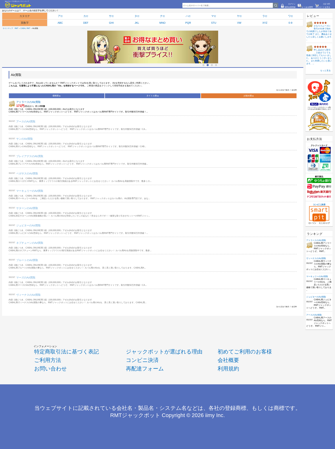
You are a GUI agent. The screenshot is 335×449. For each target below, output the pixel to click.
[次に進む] (214, 47)
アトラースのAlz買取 (28, 102)
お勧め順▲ (249, 96)
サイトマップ (8, 28)
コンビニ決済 (319, 204)
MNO (162, 22)
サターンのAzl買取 (27, 208)
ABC (60, 22)
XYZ (264, 22)
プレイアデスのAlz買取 (29, 156)
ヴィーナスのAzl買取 (28, 294)
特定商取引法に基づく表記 (66, 352)
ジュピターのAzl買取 (28, 225)
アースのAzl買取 (25, 121)
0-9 (290, 22)
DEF (85, 22)
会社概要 (228, 360)
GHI (111, 22)
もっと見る (325, 70)
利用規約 (228, 369)
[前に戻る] (91, 47)
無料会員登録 (289, 7)
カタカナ (24, 16)
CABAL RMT (25, 28)
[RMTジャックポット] (18, 5)
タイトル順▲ (152, 96)
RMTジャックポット (135, 415)
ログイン (291, 4)
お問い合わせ (50, 369)
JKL (137, 22)
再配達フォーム (145, 369)
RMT (16, 28)
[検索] (275, 5)
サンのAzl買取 (24, 138)
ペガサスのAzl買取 (27, 173)
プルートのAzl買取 (27, 260)
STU (213, 22)
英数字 (25, 22)
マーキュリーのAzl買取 (29, 190)
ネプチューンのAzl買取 (29, 242)
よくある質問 (307, 7)
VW (239, 22)
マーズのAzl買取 (25, 277)
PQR (188, 22)
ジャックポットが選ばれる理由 (164, 352)
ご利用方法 (47, 360)
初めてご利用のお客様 (245, 352)
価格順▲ (56, 96)
